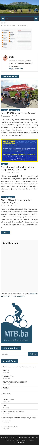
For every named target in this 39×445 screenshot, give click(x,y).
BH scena (5, 110)
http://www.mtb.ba (16, 69)
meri (14, 205)
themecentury (33, 437)
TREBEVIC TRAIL (8, 376)
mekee (14, 26)
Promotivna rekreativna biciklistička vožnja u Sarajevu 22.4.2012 (17, 168)
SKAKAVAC (6, 394)
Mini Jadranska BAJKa (10, 427)
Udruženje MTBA (19, 442)
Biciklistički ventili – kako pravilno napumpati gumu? (16, 201)
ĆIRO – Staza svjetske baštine (13, 412)
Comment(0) (24, 26)
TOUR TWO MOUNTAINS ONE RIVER (15, 382)
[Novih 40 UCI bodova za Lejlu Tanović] (19, 94)
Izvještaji (16, 440)
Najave (24, 440)
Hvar (4, 406)
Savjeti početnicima (8, 197)
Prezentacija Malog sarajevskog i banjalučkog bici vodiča (7, 232)
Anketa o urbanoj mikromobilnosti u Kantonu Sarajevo (19, 368)
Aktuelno (8, 440)
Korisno (31, 440)
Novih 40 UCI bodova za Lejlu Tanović (18, 113)
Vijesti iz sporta (14, 110)
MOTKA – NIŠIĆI (8, 400)
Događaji (5, 164)
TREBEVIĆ (6, 388)
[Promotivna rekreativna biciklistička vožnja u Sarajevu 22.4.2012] (19, 150)
